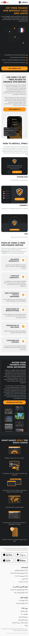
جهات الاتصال (24, 611)
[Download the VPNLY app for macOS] (7, 560)
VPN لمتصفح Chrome (21, 576)
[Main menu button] (2, 2)
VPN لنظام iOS (23, 600)
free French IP (14, 109)
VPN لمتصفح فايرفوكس (21, 570)
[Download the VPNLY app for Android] (21, 554)
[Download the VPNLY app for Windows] (21, 560)
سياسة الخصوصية (23, 619)
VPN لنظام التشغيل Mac (21, 592)
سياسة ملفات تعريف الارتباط (20, 622)
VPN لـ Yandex (23, 581)
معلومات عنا (24, 614)
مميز (6, 2)
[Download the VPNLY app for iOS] (7, 554)
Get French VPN (14, 68)
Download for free (14, 402)
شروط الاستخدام (23, 617)
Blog (26, 625)
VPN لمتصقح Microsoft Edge (19, 573)
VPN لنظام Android (22, 603)
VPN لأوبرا (25, 579)
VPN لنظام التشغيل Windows (19, 589)
